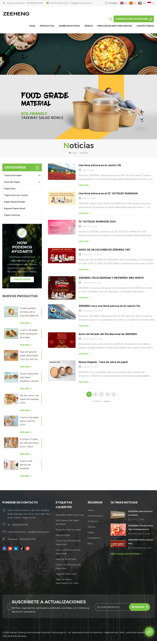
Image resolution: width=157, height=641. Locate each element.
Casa (32, 25)
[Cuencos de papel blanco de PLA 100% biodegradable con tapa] (11, 420)
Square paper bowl (14, 208)
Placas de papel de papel (68, 529)
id (153, 3)
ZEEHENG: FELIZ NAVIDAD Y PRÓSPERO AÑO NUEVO (111, 277)
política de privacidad (136, 632)
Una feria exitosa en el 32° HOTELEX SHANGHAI (108, 193)
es (135, 3)
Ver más (25, 323)
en (125, 3)
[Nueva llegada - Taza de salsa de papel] (62, 370)
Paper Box (9, 188)
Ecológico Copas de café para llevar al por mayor (29, 443)
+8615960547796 (34, 3)
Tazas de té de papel (66, 559)
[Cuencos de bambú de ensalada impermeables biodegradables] (11, 464)
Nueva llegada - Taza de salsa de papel (103, 362)
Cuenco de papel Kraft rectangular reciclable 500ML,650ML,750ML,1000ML (30, 334)
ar (144, 3)
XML (122, 632)
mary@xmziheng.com (81, 3)
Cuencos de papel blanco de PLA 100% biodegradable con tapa (29, 421)
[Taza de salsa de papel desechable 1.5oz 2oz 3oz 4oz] (11, 355)
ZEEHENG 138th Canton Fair (140, 541)
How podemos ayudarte (22, 247)
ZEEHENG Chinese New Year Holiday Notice (140, 527)
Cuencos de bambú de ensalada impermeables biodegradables (28, 465)
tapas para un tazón (16, 195)
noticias (91, 527)
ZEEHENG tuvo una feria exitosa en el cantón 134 (109, 306)
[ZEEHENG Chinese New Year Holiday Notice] (118, 529)
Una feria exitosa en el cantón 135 (100, 165)
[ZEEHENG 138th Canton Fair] (118, 543)
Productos (47, 25)
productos (93, 521)
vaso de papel (12, 182)
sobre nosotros (69, 25)
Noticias (84, 152)
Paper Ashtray (12, 215)
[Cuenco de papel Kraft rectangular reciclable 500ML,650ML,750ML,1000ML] (11, 333)
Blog (90, 543)
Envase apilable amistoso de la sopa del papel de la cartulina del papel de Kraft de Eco (29, 312)
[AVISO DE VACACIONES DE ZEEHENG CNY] (62, 255)
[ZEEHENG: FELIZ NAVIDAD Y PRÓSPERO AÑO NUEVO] (62, 287)
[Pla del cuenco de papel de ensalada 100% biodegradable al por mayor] (11, 399)
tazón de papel (13, 175)
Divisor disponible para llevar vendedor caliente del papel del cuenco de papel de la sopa (29, 377)
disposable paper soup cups (70, 515)
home (91, 510)
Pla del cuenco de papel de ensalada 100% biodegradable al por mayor (29, 399)
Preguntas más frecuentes (114, 25)
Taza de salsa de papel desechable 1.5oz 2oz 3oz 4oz (29, 355)
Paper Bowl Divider (14, 201)
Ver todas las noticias (125, 553)
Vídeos (88, 25)
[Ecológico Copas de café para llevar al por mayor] (11, 442)
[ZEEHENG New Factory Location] (118, 515)
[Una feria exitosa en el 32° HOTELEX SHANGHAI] (62, 198)
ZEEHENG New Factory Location (140, 513)
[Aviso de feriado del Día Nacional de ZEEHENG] (62, 340)
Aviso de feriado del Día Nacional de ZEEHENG (108, 334)
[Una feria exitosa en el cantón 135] (62, 172)
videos (91, 532)
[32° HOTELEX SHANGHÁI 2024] (62, 227)
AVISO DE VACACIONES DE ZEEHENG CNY (104, 249)
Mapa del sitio (111, 632)
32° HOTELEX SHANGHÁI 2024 (97, 221)
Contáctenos (145, 25)
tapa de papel (63, 535)
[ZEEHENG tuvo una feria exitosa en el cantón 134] (62, 312)
